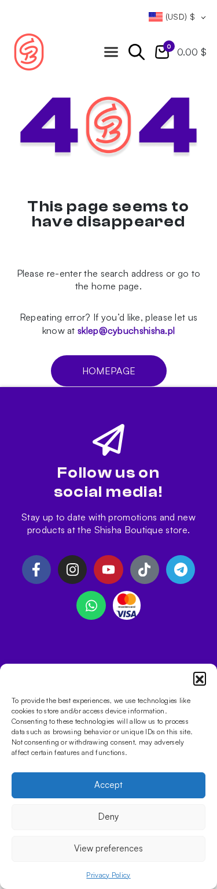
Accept (108, 784)
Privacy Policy (108, 875)
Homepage (108, 371)
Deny (108, 816)
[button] (199, 678)
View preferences (108, 848)
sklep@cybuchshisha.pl (126, 330)
